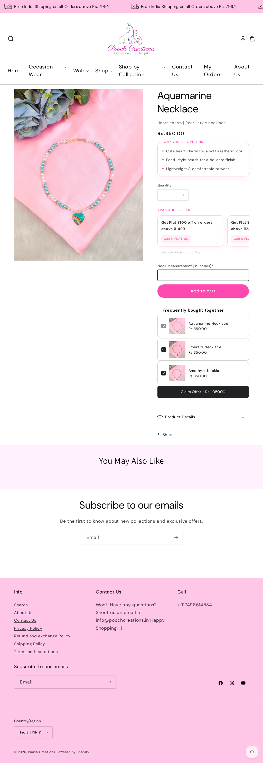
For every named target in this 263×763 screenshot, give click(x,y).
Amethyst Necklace (206, 370)
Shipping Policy (29, 644)
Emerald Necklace (205, 347)
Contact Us (25, 620)
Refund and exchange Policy (42, 636)
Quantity (164, 185)
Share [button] (168, 434)
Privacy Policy (28, 628)
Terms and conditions (36, 651)
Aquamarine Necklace (208, 323)
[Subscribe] (176, 537)
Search (21, 605)
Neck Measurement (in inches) (185, 266)
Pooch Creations (41, 752)
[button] (203, 417)
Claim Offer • (203, 391)
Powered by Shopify (73, 752)
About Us (23, 612)
